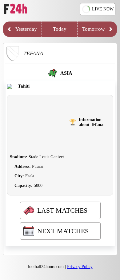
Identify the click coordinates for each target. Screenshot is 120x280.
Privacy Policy (80, 266)
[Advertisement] (40, 122)
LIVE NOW (103, 9)
